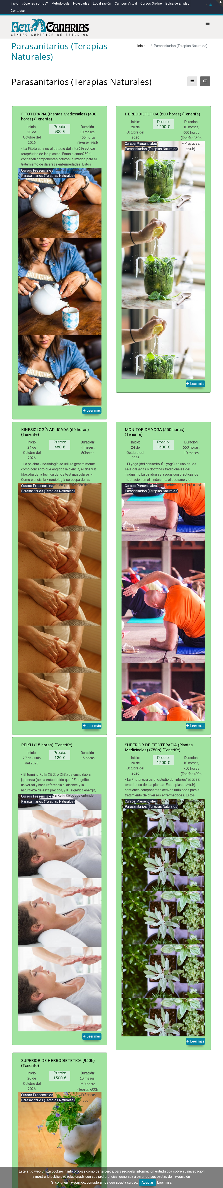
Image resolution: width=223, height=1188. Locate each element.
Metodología (60, 3)
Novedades (81, 3)
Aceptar (147, 1182)
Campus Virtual (126, 3)
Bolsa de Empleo (177, 3)
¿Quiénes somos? (35, 3)
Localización (102, 3)
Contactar (18, 11)
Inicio (14, 3)
